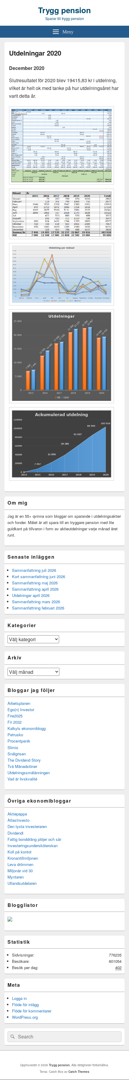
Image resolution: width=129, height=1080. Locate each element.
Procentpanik (19, 741)
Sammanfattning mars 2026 (36, 601)
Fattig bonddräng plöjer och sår (34, 839)
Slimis (13, 747)
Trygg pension (64, 10)
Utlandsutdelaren (22, 883)
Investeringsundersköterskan (33, 845)
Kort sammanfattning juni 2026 (38, 576)
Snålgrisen (17, 754)
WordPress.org (25, 1017)
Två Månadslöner (22, 766)
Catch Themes (78, 1072)
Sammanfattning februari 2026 (38, 608)
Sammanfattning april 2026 (35, 589)
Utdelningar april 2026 (31, 595)
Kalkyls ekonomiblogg (27, 728)
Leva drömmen (20, 864)
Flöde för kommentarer (31, 1011)
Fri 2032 (15, 722)
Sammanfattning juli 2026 (34, 570)
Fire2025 (15, 716)
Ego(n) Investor (21, 709)
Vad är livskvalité (22, 779)
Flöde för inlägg (25, 1004)
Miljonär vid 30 (20, 870)
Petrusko (15, 734)
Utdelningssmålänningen (29, 772)
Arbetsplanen (19, 703)
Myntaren (16, 877)
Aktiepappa (17, 814)
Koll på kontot (20, 852)
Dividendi (15, 833)
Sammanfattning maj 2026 (35, 583)
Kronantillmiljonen (23, 858)
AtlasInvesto (18, 820)
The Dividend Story (24, 760)
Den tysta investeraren (27, 826)
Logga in (19, 998)
